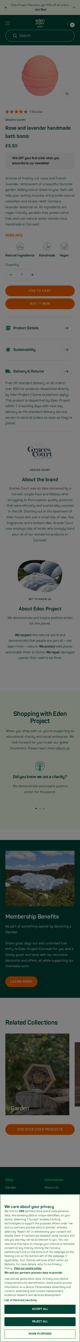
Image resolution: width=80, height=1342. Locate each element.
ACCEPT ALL (40, 1309)
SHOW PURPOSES (40, 1334)
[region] (40, 1268)
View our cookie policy (28, 1268)
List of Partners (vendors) (20, 1300)
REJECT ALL (40, 1321)
